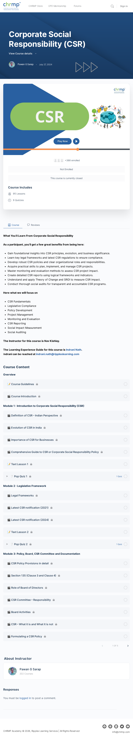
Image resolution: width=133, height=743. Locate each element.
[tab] (13, 225)
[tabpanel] (66, 292)
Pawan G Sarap (30, 669)
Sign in (124, 6)
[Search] (112, 6)
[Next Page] (128, 646)
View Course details (21, 53)
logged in (25, 698)
